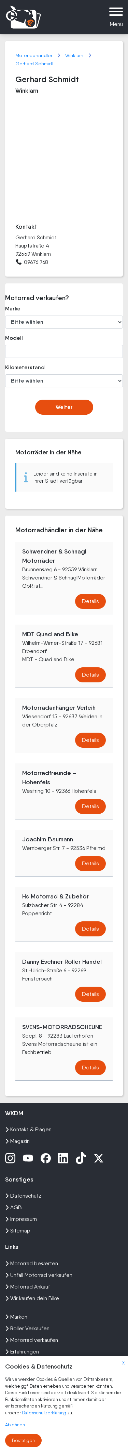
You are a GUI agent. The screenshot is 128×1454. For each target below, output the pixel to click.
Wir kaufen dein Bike (34, 1298)
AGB (16, 1207)
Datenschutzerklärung (44, 1412)
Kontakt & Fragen (31, 1129)
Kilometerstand (23, 367)
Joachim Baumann (47, 839)
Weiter (64, 407)
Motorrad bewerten (34, 1263)
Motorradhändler (34, 55)
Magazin (20, 1141)
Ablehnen (15, 1424)
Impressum (23, 1219)
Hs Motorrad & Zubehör (55, 896)
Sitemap (20, 1230)
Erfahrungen (24, 1351)
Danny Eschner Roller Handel (62, 961)
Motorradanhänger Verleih (59, 707)
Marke (12, 308)
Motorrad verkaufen (34, 1340)
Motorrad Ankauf (30, 1286)
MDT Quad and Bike (50, 634)
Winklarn (75, 55)
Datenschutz (25, 1195)
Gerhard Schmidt (34, 63)
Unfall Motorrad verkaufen (41, 1275)
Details (90, 601)
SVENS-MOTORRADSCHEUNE (62, 1027)
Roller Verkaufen (29, 1328)
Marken (18, 1316)
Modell (14, 338)
